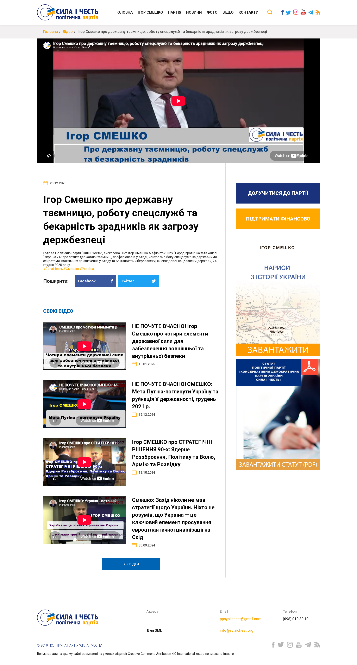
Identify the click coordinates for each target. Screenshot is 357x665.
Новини (194, 12)
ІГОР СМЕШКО (150, 12)
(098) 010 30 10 (295, 619)
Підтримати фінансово (278, 219)
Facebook (87, 281)
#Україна (87, 269)
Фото (212, 12)
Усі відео (131, 564)
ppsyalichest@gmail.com (240, 619)
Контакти (248, 12)
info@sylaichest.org (236, 630)
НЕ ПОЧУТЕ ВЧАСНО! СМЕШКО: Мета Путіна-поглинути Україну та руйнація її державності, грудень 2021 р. (175, 395)
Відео (228, 12)
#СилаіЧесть (53, 269)
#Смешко (71, 269)
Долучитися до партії (278, 193)
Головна (124, 12)
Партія (174, 12)
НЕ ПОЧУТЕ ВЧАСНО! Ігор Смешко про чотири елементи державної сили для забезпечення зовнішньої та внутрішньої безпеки (170, 341)
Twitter (127, 281)
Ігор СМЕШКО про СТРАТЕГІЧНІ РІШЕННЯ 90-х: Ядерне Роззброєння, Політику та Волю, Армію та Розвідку (173, 453)
